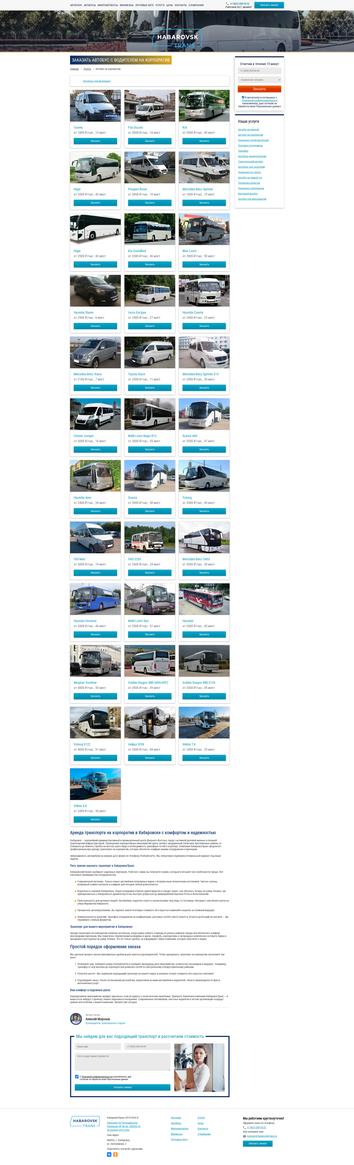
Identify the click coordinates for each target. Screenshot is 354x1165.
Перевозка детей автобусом (253, 140)
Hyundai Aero (82, 497)
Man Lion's (190, 251)
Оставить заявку (123, 1087)
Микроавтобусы (108, 5)
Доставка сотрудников (250, 145)
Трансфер (243, 150)
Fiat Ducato (135, 127)
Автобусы (90, 5)
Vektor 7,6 (189, 744)
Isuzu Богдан (137, 312)
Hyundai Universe (85, 621)
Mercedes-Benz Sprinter (198, 189)
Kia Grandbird (137, 251)
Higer (77, 189)
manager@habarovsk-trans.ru (262, 1136)
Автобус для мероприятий (252, 199)
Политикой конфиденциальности (259, 100)
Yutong (187, 497)
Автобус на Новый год (250, 177)
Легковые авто (144, 5)
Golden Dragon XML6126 (199, 682)
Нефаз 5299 (136, 744)
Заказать (95, 140)
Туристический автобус (250, 161)
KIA (185, 127)
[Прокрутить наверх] (12, 1156)
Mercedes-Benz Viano (88, 374)
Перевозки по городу (249, 172)
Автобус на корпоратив (250, 134)
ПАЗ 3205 (134, 559)
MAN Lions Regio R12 (142, 436)
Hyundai (188, 621)
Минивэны (126, 5)
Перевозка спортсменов (251, 188)
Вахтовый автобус (248, 193)
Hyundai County (193, 312)
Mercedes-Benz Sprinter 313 (201, 374)
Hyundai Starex (83, 312)
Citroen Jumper (84, 436)
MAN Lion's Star (138, 621)
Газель (78, 127)
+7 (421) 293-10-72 (239, 3)
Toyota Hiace (136, 374)
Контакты (181, 5)
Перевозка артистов (249, 182)
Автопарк (76, 5)
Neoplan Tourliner (85, 682)
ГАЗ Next (79, 559)
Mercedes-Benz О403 (196, 559)
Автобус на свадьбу (248, 129)
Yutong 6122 (82, 744)
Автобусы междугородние (252, 156)
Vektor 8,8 (80, 806)
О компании (196, 5)
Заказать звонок (269, 5)
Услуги (159, 5)
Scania (132, 497)
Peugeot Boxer (137, 189)
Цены (169, 5)
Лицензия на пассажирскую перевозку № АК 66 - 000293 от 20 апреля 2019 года (123, 1126)
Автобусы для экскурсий (251, 166)
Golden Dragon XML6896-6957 (148, 682)
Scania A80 (190, 436)
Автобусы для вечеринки (96, 81)
